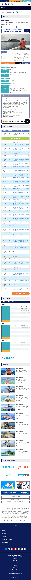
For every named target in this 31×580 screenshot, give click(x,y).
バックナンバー (20, 293)
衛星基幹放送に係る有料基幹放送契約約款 (15, 501)
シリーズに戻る (9, 27)
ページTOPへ (15, 525)
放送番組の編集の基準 (15, 496)
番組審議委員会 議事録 (15, 499)
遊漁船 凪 (11, 89)
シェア (26, 63)
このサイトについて (15, 571)
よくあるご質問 (5, 542)
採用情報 (15, 565)
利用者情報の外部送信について (15, 573)
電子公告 (15, 560)
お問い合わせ (15, 567)
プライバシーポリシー (15, 569)
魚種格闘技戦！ (16, 11)
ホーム (5, 1)
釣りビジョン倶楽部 (15, 1)
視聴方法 (27, 1)
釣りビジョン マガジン (7, 539)
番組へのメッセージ (8, 63)
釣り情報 (4, 536)
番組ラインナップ (8, 11)
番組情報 (4, 533)
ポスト (19, 63)
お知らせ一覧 (15, 562)
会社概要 (15, 558)
